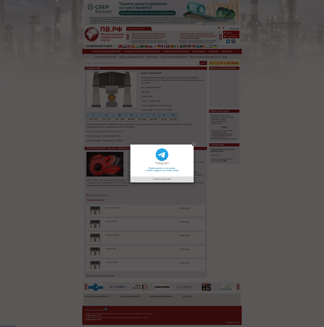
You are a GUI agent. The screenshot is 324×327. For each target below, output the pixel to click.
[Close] (193, 144)
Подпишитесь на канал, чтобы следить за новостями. (162, 169)
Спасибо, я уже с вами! (162, 179)
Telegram (162, 163)
